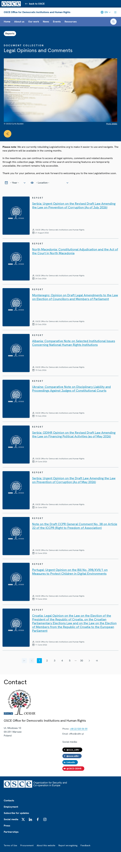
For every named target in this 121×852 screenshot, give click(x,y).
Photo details (111, 123)
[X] (23, 819)
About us (19, 21)
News (46, 21)
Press (7, 825)
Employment (11, 806)
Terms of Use (10, 845)
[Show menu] (115, 12)
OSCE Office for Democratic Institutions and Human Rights (37, 12)
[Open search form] (113, 22)
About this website (46, 845)
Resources (71, 21)
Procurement (27, 845)
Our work (33, 21)
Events (57, 21)
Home (7, 21)
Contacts (9, 800)
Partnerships (11, 831)
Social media (11, 819)
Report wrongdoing (67, 845)
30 (81, 660)
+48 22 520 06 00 (78, 728)
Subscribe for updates (16, 813)
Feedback (85, 845)
